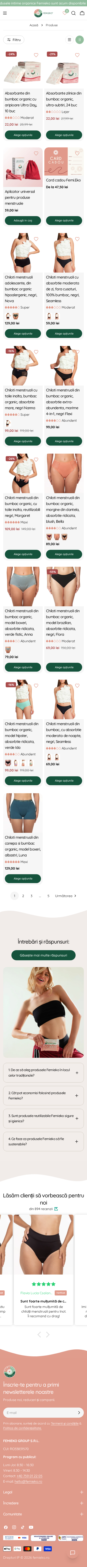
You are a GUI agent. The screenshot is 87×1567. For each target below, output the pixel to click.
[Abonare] (79, 1412)
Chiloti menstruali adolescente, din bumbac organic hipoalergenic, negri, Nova (21, 289)
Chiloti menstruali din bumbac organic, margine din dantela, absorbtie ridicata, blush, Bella (62, 509)
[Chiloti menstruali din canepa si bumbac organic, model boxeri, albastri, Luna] (23, 813)
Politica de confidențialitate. (22, 1428)
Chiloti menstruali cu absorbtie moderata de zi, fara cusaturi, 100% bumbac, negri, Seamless (62, 289)
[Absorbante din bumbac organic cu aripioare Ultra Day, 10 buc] (23, 69)
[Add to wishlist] (37, 55)
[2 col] (79, 40)
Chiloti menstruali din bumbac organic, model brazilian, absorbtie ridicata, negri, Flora (62, 622)
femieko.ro (41, 1557)
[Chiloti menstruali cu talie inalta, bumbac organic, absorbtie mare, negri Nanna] (23, 366)
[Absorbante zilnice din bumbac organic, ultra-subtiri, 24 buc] (64, 69)
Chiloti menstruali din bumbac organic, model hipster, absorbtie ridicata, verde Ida (21, 735)
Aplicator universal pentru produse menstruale (20, 197)
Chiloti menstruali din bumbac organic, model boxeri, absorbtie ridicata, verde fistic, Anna (21, 622)
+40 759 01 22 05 (29, 1476)
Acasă (34, 25)
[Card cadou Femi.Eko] (64, 161)
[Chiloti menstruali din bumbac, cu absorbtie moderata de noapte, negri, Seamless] (64, 699)
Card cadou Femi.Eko (63, 180)
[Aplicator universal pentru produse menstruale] (23, 167)
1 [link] (14, 896)
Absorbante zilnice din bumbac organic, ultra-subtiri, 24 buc (63, 99)
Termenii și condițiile (65, 1423)
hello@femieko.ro (28, 1481)
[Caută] (73, 13)
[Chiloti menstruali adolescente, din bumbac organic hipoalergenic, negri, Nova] (23, 253)
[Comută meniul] (5, 13)
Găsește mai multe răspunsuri (43, 955)
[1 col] (69, 40)
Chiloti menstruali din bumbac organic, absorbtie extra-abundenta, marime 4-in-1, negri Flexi (62, 402)
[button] (40, 1335)
